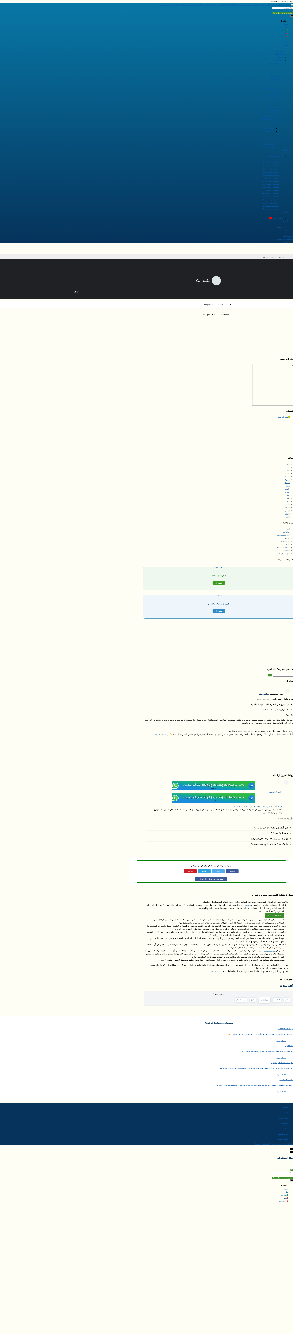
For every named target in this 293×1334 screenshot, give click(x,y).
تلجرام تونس (275, 94)
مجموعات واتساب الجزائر (271, 184)
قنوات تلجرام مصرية (268, 128)
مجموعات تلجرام (243, 905)
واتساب (285, 150)
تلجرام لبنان (275, 100)
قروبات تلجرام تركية (268, 144)
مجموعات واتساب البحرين (270, 187)
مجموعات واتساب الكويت (271, 181)
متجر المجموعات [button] (269, 951)
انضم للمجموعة (281, 1041)
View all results (287, 13)
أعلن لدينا (285, 221)
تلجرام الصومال (274, 103)
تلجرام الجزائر (274, 76)
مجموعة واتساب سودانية (271, 175)
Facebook (221, 1220)
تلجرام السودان (274, 107)
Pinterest (144, 1229)
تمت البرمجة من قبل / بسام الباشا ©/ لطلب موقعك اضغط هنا (274, 1144)
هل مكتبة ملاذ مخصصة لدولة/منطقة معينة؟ (269, 844)
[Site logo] (226, 5)
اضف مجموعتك (288, 236)
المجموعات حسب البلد (276, 63)
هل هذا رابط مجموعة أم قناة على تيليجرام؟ (269, 839)
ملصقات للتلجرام (278, 60)
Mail (221, 1247)
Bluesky (87, 1257)
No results (276, 13)
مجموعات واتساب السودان (270, 199)
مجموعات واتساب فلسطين (270, 193)
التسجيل (279, 239)
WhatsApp (67, 1220)
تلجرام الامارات (274, 82)
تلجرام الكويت (274, 69)
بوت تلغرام (280, 57)
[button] (274, 915)
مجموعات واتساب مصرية (271, 172)
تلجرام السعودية (274, 110)
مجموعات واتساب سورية (271, 162)
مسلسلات (265, 1000)
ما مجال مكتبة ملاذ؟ (279, 833)
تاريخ (252, 1000)
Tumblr (221, 1238)
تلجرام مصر (275, 122)
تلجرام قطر (275, 91)
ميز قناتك (280, 227)
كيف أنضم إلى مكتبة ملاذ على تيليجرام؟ (271, 828)
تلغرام (286, 45)
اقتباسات (277, 1000)
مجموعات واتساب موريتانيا (270, 209)
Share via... (67, 1247)
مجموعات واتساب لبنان (271, 190)
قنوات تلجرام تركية (268, 147)
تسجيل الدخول (288, 239)
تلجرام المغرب (274, 134)
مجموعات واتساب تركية (271, 178)
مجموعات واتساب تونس (271, 203)
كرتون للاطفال (240, 1000)
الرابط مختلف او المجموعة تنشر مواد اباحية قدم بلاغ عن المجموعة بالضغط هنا (258, 806)
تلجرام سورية (274, 73)
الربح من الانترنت (276, 218)
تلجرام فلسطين (274, 97)
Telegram (221, 1229)
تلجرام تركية (275, 138)
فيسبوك (232, 871)
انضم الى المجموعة (274, 792)
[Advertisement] (218, 335)
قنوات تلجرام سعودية (267, 116)
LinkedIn (67, 1229)
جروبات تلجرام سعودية (267, 119)
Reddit (144, 1238)
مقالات (285, 212)
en (287, 230)
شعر (286, 1000)
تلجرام (204, 871)
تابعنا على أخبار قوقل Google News (211, 879)
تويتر (218, 871)
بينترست (190, 871)
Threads (202, 1257)
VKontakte (67, 1238)
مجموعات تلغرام (278, 51)
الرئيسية (285, 42)
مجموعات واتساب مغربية (271, 165)
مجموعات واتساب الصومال (270, 196)
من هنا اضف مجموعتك (162, 734)
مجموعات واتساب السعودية (270, 169)
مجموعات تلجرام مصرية (266, 131)
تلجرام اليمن (275, 79)
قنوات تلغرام (279, 54)
